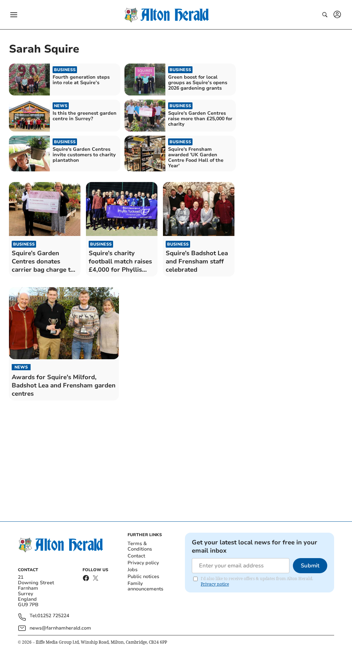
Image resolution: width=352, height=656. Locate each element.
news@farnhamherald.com (60, 628)
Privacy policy (143, 562)
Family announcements (145, 586)
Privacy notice (215, 584)
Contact (136, 556)
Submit (310, 565)
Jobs (133, 569)
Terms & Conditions (140, 546)
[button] (14, 15)
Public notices (143, 576)
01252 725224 (53, 616)
